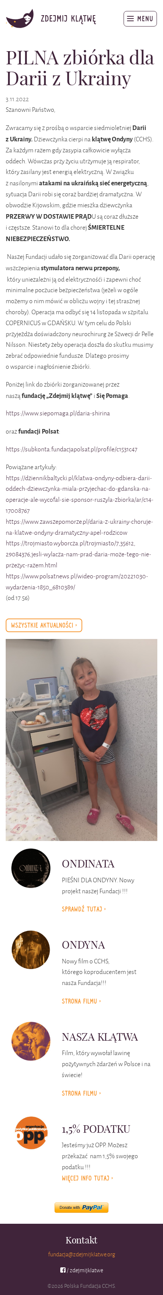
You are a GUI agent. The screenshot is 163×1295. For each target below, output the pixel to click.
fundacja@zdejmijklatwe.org (81, 1254)
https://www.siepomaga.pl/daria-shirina (58, 413)
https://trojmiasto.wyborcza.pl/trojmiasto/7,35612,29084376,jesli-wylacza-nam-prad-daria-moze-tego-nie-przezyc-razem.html (78, 554)
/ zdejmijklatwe (84, 1270)
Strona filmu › (81, 1001)
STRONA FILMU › (81, 1093)
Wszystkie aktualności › (44, 625)
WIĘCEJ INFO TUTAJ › (87, 1178)
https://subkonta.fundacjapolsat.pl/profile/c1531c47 (71, 449)
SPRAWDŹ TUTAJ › (84, 909)
